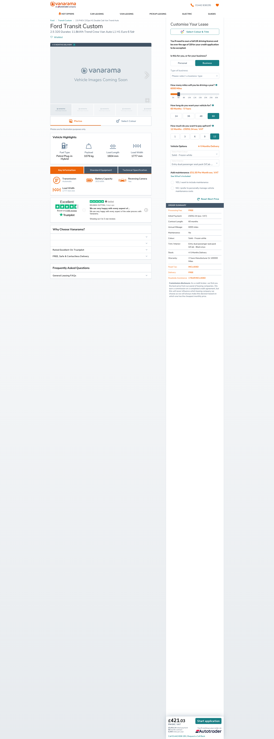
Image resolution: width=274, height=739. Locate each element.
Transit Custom (65, 20)
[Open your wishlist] (217, 5)
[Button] (100, 237)
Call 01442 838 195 (177, 736)
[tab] (126, 121)
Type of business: (179, 70)
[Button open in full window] (147, 100)
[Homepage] (63, 5)
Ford (52, 20)
